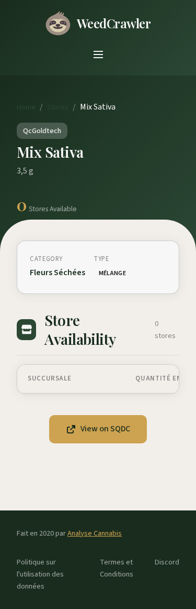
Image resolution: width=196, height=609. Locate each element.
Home (26, 107)
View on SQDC (105, 428)
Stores (57, 107)
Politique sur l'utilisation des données (40, 574)
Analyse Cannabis (94, 533)
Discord (167, 562)
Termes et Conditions (116, 568)
